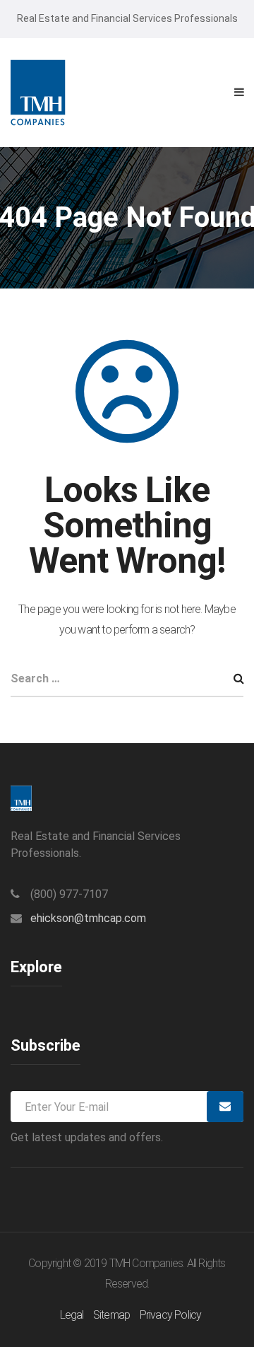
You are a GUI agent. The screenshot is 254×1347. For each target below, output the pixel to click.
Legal (72, 1315)
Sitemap (111, 1315)
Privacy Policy (171, 1315)
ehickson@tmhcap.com (88, 918)
